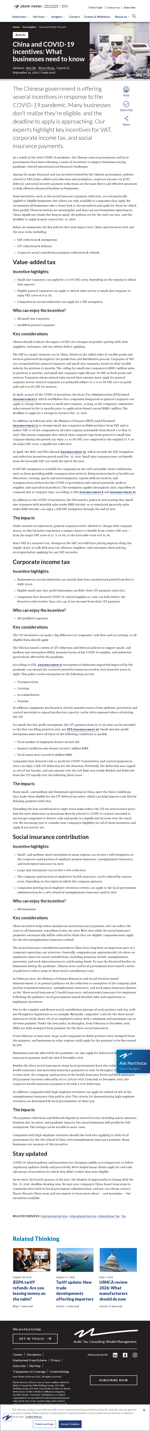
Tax (123, 1216)
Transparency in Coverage (29, 1371)
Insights (56, 16)
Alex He (31, 68)
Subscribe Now (113, 1380)
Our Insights (29, 27)
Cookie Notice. (33, 1416)
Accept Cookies (70, 1424)
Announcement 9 (25, 399)
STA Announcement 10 (83, 729)
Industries (19, 16)
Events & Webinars (97, 16)
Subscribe (129, 7)
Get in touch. (32, 1338)
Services (38, 16)
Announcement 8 (91, 492)
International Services (54, 1216)
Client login (95, 7)
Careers (74, 16)
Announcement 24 (73, 452)
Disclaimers (34, 1354)
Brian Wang (47, 68)
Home (16, 27)
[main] (75, 715)
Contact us (113, 7)
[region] (75, 1417)
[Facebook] (125, 1355)
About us (121, 16)
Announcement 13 (25, 425)
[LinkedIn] (115, 1355)
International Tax (108, 1216)
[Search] (134, 16)
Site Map (35, 1366)
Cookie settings (59, 1371)
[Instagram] (135, 1355)
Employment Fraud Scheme (30, 1360)
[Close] (144, 1410)
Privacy (55, 1360)
